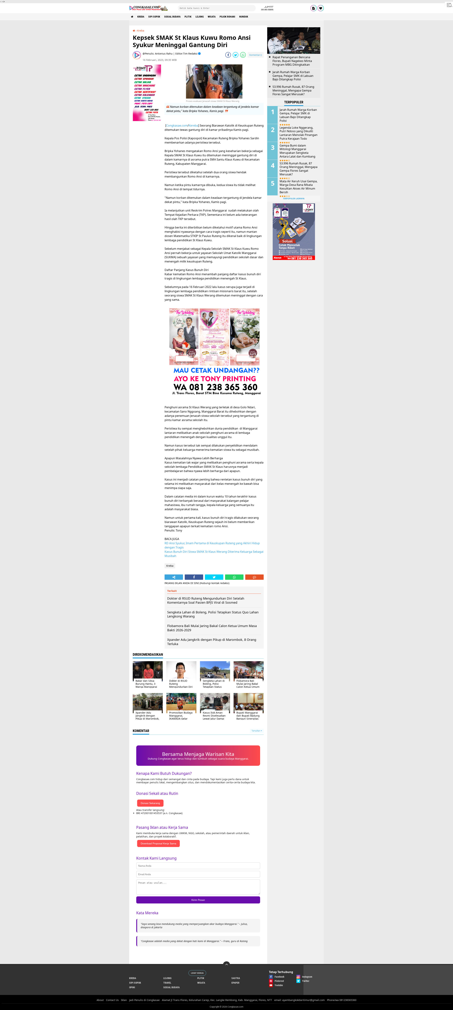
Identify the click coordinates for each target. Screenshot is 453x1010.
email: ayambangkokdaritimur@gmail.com (299, 1000)
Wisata (212, 16)
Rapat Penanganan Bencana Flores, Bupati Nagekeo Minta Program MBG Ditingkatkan (292, 60)
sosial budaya (172, 16)
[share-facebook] (228, 55)
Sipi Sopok (154, 16)
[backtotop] (226, 964)
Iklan (124, 1000)
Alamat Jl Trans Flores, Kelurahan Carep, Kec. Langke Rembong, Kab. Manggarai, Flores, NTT (217, 1000)
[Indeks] (313, 8)
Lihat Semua (197, 973)
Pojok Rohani (227, 16)
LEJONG (200, 16)
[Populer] (320, 8)
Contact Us (112, 1000)
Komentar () (255, 54)
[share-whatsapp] (243, 55)
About (100, 1000)
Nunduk (243, 16)
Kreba (140, 16)
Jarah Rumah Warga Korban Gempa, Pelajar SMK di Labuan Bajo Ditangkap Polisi (293, 75)
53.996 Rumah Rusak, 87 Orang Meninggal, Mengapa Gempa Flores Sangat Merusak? (293, 90)
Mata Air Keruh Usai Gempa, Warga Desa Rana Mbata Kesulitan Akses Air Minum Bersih (298, 186)
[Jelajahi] (449, 5)
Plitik (188, 16)
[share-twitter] (235, 55)
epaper (235, 982)
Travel (167, 982)
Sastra (235, 978)
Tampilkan (256, 731)
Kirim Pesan (198, 900)
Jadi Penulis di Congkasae (144, 1000)
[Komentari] (254, 577)
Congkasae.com (177, 125)
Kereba (193, 125)
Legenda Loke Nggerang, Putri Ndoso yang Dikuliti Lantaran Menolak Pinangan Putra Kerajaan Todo (298, 133)
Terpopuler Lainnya (294, 198)
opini (132, 987)
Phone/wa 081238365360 (341, 1000)
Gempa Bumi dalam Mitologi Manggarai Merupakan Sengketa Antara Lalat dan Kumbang (297, 151)
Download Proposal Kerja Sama (158, 843)
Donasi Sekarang (150, 803)
